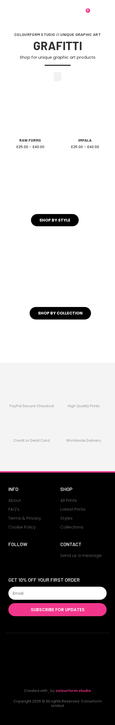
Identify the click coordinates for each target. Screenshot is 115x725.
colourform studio (73, 690)
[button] (12, 13)
